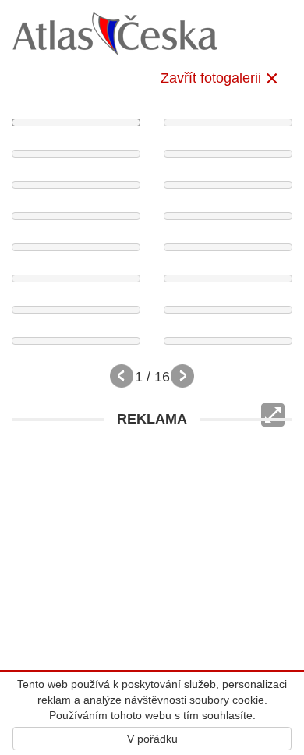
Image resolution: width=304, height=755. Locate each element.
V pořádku (152, 738)
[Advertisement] (152, 587)
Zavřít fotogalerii (211, 78)
